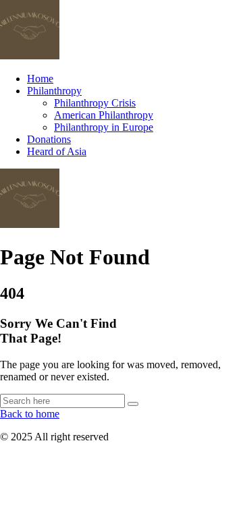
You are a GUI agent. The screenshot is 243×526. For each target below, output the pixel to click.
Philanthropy (54, 90)
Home (40, 78)
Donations (49, 139)
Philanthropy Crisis (95, 103)
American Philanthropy (103, 115)
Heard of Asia (56, 151)
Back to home (29, 413)
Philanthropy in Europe (103, 127)
